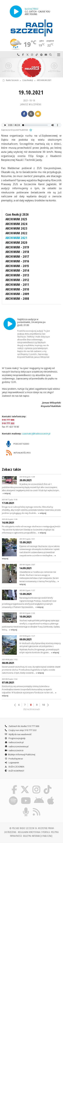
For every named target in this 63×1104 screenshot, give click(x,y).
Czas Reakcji (27, 80)
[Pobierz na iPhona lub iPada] (51, 796)
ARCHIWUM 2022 (16, 233)
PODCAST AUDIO (21, 443)
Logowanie (13, 762)
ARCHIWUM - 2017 (17, 256)
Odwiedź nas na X (27, 54)
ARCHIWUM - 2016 (17, 261)
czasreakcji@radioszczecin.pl (35, 433)
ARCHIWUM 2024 (16, 224)
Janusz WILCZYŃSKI (30, 104)
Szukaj (50, 54)
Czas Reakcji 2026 (17, 214)
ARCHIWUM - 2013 (17, 275)
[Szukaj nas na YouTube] (25, 796)
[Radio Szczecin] (31, 28)
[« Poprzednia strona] (15, 704)
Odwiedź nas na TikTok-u (36, 54)
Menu (58, 54)
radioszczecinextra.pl (18, 746)
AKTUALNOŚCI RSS (22, 452)
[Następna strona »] (48, 704)
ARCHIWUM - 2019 (17, 247)
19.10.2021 (31, 92)
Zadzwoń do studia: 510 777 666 (23, 726)
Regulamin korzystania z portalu (34, 832)
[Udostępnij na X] (31, 114)
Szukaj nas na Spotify (41, 54)
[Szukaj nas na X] (25, 785)
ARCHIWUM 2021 (44, 80)
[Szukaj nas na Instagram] (36, 785)
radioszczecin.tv (16, 750)
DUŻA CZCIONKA (16, 766)
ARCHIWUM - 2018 (17, 252)
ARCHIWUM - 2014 (17, 270)
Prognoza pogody (16, 738)
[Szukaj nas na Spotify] (13, 796)
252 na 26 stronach (31, 709)
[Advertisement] (31, 878)
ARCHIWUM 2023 (16, 228)
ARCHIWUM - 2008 (17, 298)
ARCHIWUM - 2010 (17, 289)
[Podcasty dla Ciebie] (26, 808)
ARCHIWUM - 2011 (17, 284)
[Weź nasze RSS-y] (36, 808)
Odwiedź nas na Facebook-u (23, 54)
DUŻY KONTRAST (16, 770)
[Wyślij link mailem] (38, 114)
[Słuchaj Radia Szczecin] (16, 11)
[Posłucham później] (30, 129)
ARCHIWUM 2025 (16, 219)
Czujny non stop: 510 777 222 (22, 730)
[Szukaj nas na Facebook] (14, 785)
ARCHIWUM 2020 (16, 242)
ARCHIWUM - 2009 (17, 294)
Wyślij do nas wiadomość (46, 54)
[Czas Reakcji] (31, 67)
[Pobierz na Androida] (39, 796)
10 (43, 704)
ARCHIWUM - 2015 (17, 266)
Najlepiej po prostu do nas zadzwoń (18, 54)
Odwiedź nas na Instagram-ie (32, 54)
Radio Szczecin (12, 80)
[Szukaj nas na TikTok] (47, 785)
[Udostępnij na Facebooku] (24, 114)
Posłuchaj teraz (15, 758)
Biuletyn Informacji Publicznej (21, 754)
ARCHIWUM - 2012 (17, 280)
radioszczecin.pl (16, 742)
